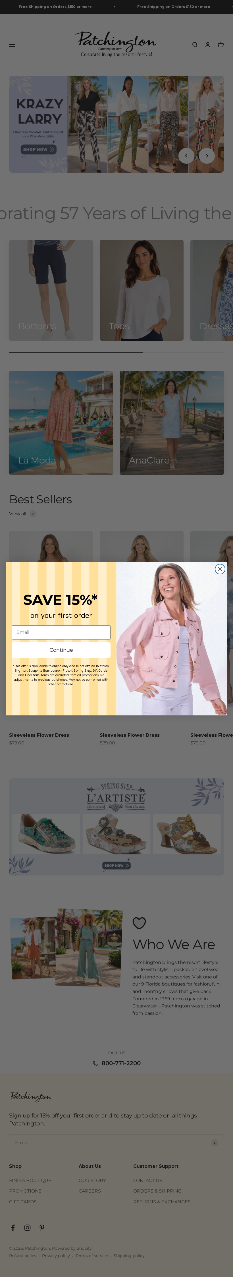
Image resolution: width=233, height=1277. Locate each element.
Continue (61, 650)
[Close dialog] (220, 569)
